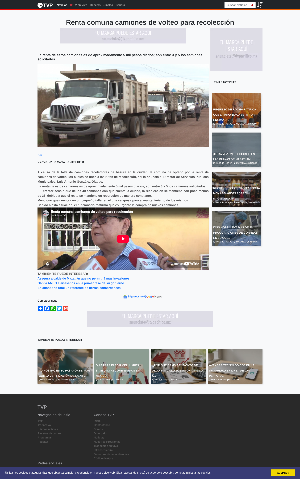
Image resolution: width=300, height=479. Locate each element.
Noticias (62, 4)
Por (40, 155)
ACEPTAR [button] (283, 472)
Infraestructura (103, 450)
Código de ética (104, 458)
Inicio (97, 420)
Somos (98, 429)
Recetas (95, 4)
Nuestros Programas (107, 441)
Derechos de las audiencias (111, 454)
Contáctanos (102, 425)
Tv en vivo (44, 425)
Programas (45, 437)
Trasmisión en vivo (106, 445)
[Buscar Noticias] (252, 5)
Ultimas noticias (48, 429)
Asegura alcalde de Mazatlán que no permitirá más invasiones (84, 278)
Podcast (43, 441)
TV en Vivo (80, 4)
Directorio (100, 433)
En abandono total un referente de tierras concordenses (79, 288)
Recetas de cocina (49, 433)
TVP (40, 420)
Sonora (120, 4)
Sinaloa (108, 4)
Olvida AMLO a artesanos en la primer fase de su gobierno (81, 283)
